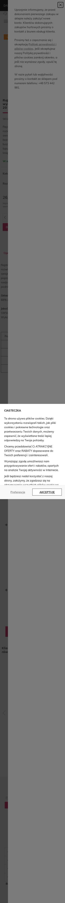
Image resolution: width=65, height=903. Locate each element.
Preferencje (17, 492)
